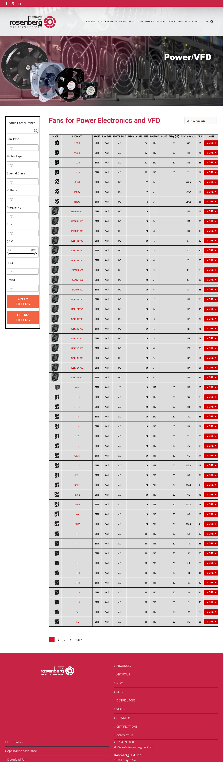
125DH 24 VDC (77, 221)
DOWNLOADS (125, 718)
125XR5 (77, 494)
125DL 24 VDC (77, 250)
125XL (76, 436)
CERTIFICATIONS (126, 727)
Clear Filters (23, 317)
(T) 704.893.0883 (124, 742)
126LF (76, 533)
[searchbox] (23, 148)
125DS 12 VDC (77, 299)
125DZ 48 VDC (77, 377)
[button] (211, 21)
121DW (77, 191)
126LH (77, 572)
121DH (77, 182)
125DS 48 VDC (77, 318)
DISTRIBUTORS (126, 700)
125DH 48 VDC (77, 230)
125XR (77, 455)
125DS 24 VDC (77, 309)
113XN (77, 142)
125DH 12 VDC (77, 211)
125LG (77, 396)
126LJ (77, 611)
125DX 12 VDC (77, 328)
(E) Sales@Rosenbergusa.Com (133, 747)
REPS (119, 692)
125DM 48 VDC (77, 289)
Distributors (15, 742)
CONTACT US (124, 735)
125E (77, 387)
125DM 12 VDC (77, 269)
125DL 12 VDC (77, 240)
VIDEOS (121, 709)
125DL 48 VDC (77, 260)
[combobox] (23, 147)
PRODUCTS (123, 666)
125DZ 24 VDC (77, 367)
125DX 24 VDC (77, 338)
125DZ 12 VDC (77, 357)
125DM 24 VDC (77, 279)
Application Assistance (22, 751)
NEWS (120, 683)
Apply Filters (23, 301)
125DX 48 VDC (77, 348)
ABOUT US (123, 674)
